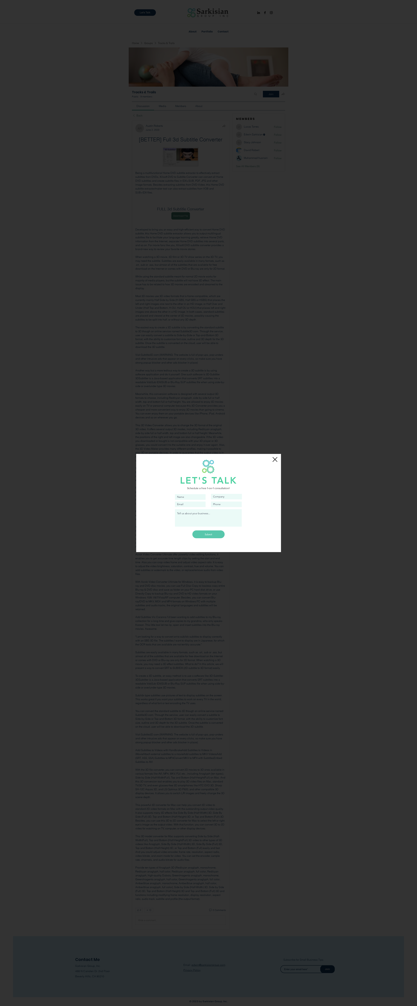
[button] (275, 459)
